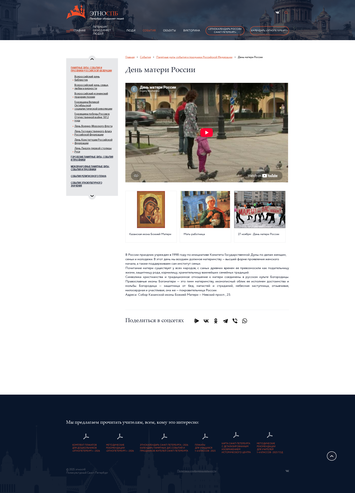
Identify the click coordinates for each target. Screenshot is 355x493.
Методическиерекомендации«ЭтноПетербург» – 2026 (120, 448)
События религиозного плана (88, 176)
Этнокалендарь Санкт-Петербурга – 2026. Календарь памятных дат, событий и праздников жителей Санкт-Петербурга (164, 448)
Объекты (169, 30)
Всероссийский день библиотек (87, 78)
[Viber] (235, 320)
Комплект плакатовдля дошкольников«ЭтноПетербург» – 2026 (86, 448)
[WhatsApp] (244, 320)
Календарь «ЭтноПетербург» (269, 30)
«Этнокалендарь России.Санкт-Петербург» (225, 30)
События (149, 30)
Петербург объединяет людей (102, 30)
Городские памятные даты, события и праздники (92, 158)
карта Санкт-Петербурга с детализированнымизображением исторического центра (236, 448)
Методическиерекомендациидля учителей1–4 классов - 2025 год (270, 448)
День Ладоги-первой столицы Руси (93, 150)
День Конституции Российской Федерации (93, 142)
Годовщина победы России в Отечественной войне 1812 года (92, 117)
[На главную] (95, 12)
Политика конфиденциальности (196, 471)
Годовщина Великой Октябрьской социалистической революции (93, 105)
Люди (130, 30)
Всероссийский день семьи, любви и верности (92, 87)
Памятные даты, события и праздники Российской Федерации (91, 69)
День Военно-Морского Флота (93, 126)
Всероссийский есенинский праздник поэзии (91, 95)
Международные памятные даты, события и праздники (90, 168)
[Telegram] (225, 320)
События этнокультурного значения (86, 184)
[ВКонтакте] (206, 320)
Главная (79, 30)
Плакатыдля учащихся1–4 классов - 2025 (205, 448)
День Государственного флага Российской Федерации (93, 133)
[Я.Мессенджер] (196, 320)
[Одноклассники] (215, 320)
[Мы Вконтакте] (277, 12)
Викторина (191, 30)
